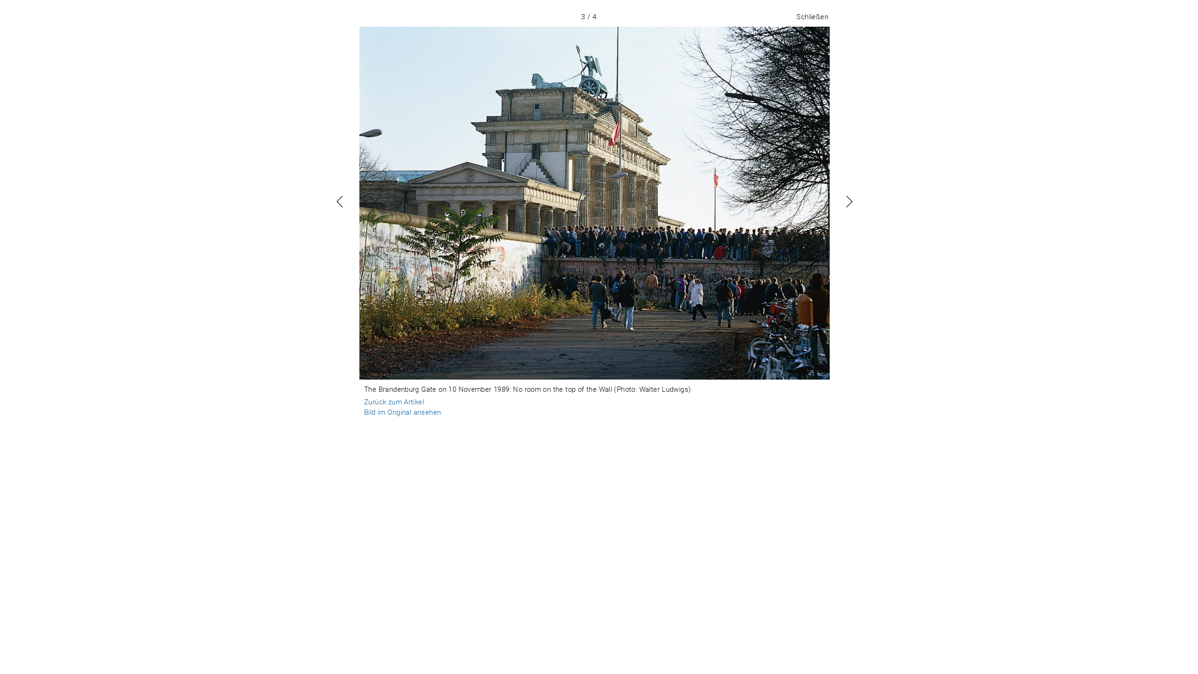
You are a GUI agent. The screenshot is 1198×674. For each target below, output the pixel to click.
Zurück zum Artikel (394, 402)
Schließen (812, 17)
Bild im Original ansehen (402, 412)
